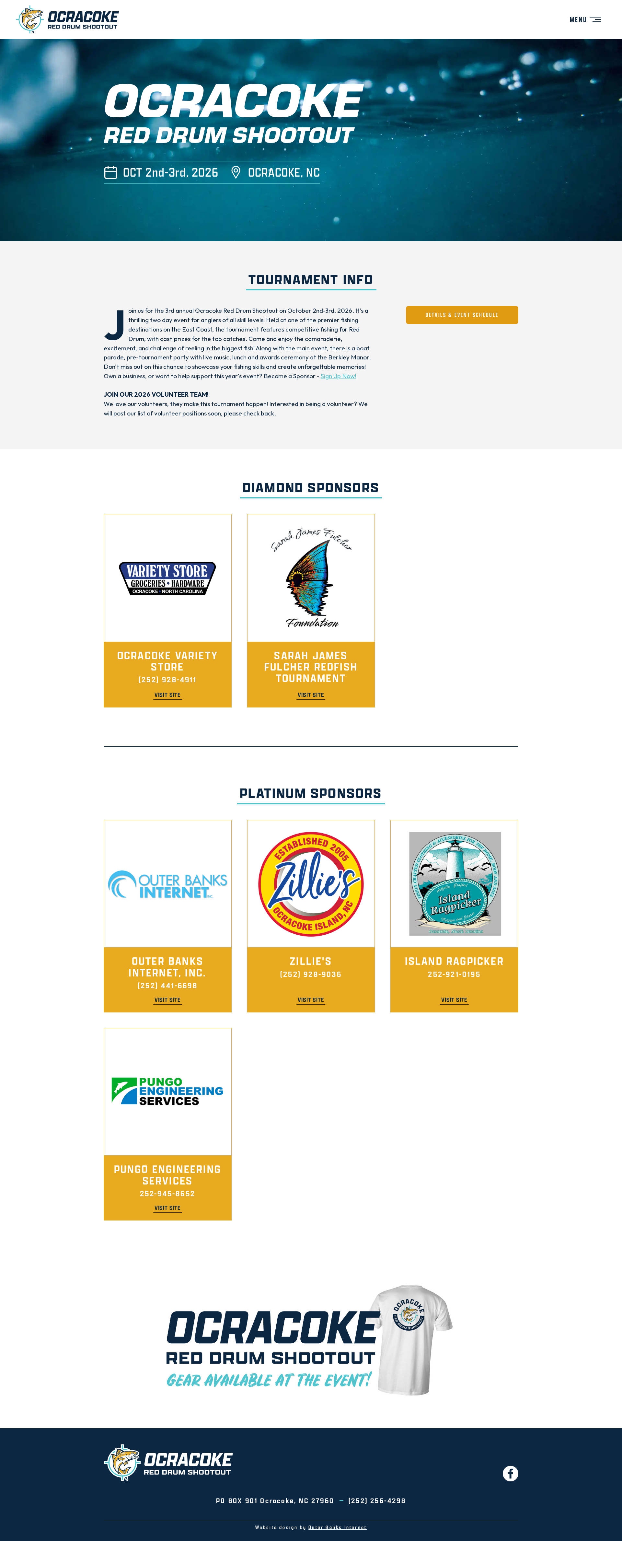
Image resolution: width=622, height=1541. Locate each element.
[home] (67, 19)
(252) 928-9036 (311, 974)
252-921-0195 (454, 974)
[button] (585, 19)
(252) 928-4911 (168, 679)
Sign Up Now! (338, 376)
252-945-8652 (167, 1193)
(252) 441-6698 (168, 985)
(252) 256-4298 (377, 1500)
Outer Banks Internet (337, 1527)
